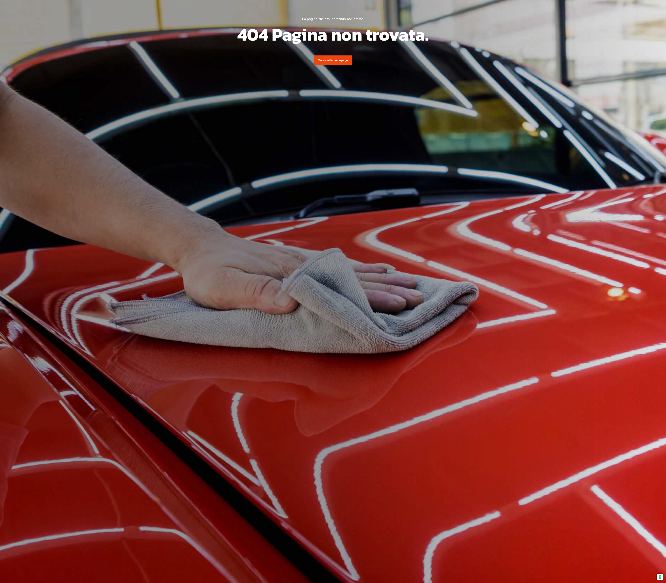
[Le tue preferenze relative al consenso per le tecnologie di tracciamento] (660, 577)
